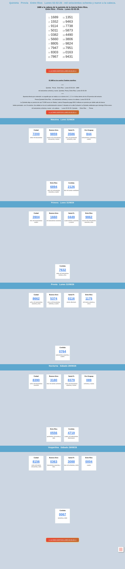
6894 (53, 186)
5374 (53, 298)
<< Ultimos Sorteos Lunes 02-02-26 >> (62, 71)
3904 (36, 217)
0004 (88, 461)
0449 (71, 217)
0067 (62, 514)
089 (89, 380)
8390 (36, 380)
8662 (36, 298)
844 (89, 134)
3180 (53, 380)
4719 (71, 433)
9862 (88, 217)
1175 (88, 298)
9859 (53, 134)
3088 (71, 461)
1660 (53, 217)
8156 (36, 461)
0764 (62, 351)
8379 (71, 380)
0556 (53, 433)
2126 (71, 186)
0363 (53, 461)
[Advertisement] (62, 161)
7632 (62, 270)
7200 (36, 134)
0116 (71, 298)
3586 (71, 134)
